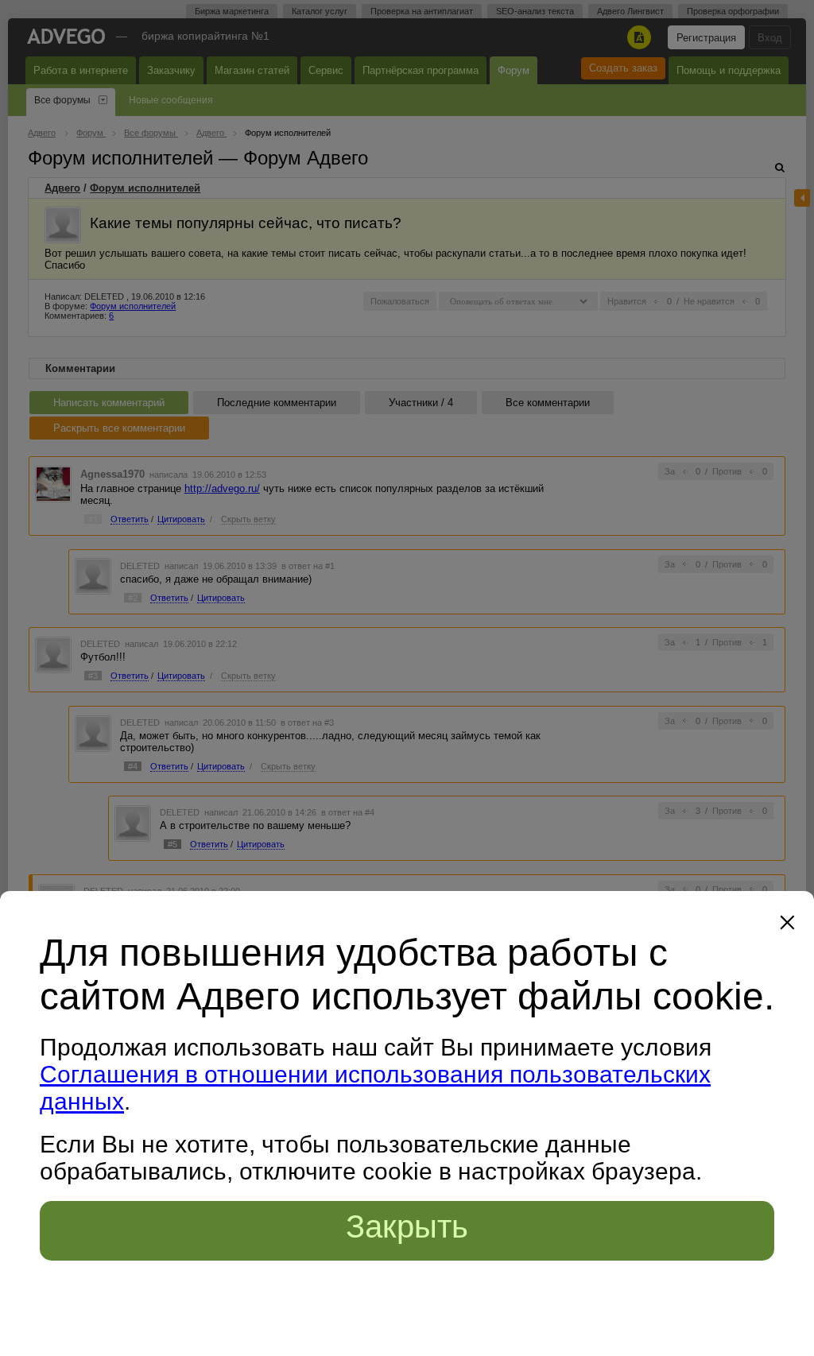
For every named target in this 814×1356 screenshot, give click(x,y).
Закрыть (407, 1226)
